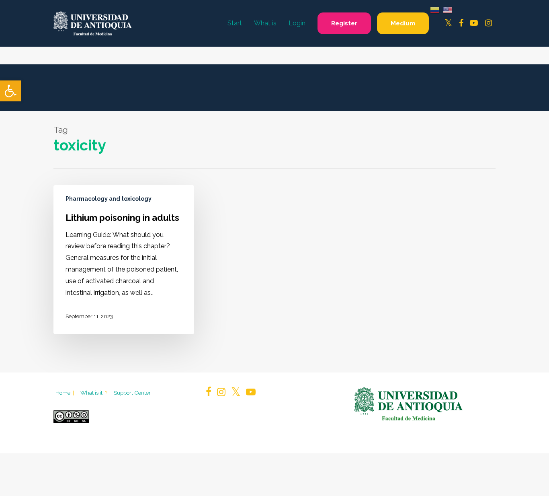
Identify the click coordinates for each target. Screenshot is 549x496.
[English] (448, 9)
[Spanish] (435, 9)
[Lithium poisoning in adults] (123, 260)
